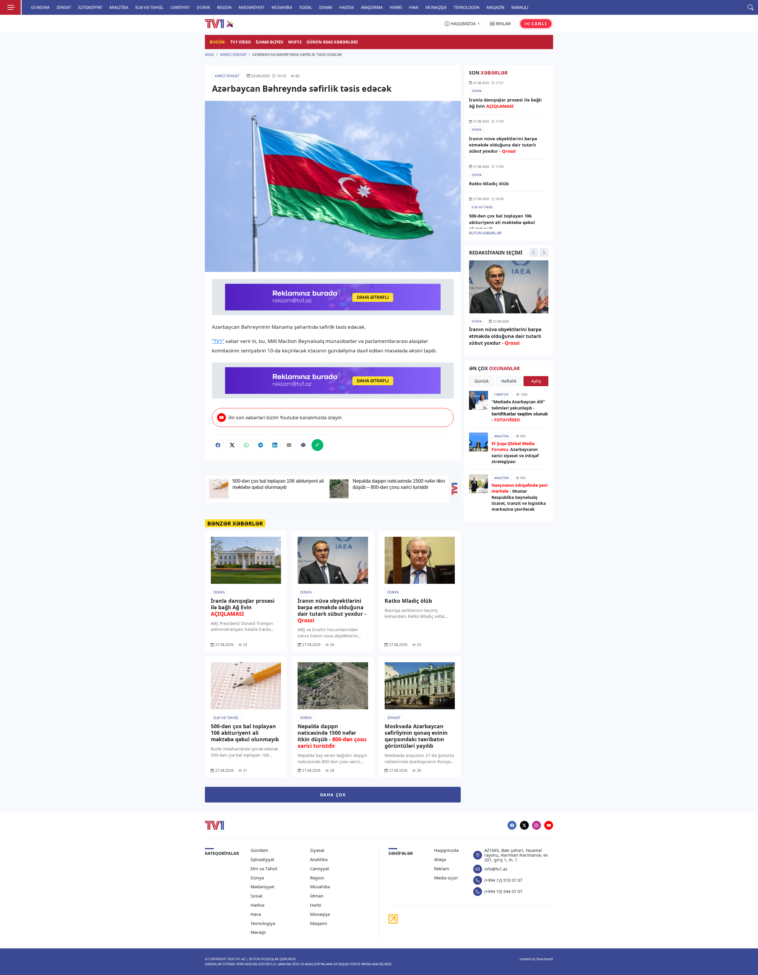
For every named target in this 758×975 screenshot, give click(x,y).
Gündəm (40, 7)
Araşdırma (372, 7)
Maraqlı (519, 7)
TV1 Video (240, 42)
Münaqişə (436, 7)
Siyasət (64, 7)
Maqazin (495, 7)
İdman (325, 7)
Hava (413, 7)
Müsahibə (282, 7)
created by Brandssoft (536, 959)
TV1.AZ (240, 959)
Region (224, 7)
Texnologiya (466, 7)
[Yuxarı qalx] (746, 963)
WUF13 (295, 42)
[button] (218, 445)
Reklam (441, 868)
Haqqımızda (446, 850)
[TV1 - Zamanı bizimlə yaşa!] (214, 825)
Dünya (203, 7)
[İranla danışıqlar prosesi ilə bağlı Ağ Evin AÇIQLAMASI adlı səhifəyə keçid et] (246, 560)
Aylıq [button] (536, 381)
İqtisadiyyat (90, 7)
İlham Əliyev (269, 42)
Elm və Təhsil (149, 7)
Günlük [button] (481, 381)
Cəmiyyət (180, 7)
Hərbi (396, 7)
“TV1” (218, 341)
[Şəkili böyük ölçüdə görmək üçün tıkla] (333, 186)
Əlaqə (440, 859)
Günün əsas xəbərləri (332, 42)
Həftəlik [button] (508, 381)
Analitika (118, 7)
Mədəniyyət (251, 7)
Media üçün (446, 878)
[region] (508, 154)
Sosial (305, 7)
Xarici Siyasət (227, 76)
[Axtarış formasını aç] (750, 7)
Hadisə (346, 7)
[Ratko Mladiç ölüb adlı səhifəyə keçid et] (420, 560)
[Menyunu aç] (10, 7)
